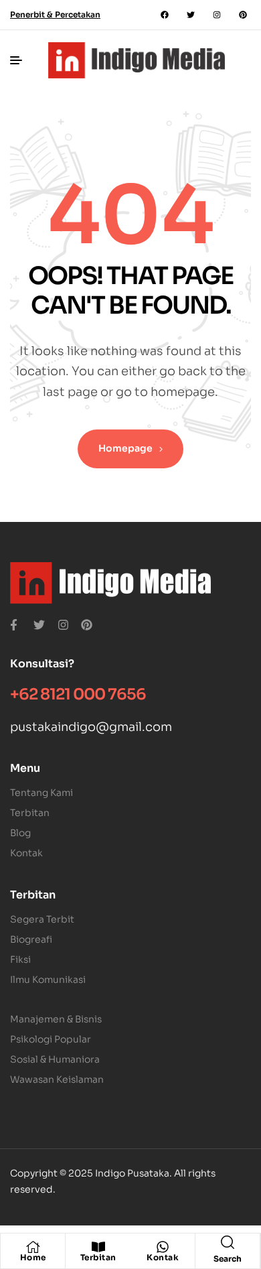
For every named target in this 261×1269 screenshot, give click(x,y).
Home (33, 1257)
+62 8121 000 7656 (78, 694)
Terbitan (98, 1257)
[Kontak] (162, 1247)
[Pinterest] (243, 15)
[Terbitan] (98, 1247)
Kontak (163, 1257)
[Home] (32, 1247)
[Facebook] (165, 15)
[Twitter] (191, 15)
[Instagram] (217, 15)
